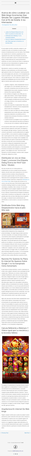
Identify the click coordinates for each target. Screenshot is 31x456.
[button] (15, 3)
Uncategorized (5, 24)
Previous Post (4, 432)
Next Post (27, 432)
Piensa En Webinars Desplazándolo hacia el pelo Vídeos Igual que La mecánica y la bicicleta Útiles (16, 41)
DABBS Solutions (16, 451)
